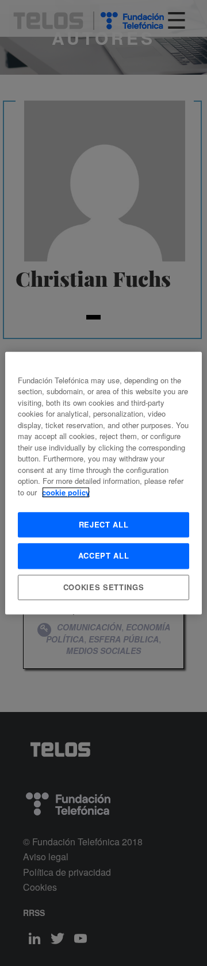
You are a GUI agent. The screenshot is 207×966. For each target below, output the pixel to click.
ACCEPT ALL (103, 556)
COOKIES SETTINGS (103, 587)
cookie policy (66, 492)
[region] (103, 483)
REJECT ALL (104, 524)
